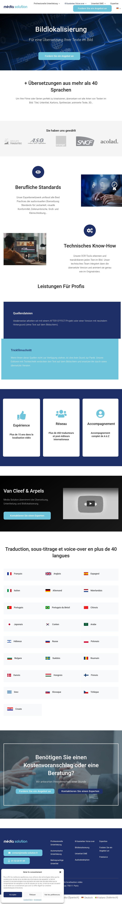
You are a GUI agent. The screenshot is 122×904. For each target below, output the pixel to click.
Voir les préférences (52, 895)
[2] (15, 840)
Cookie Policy (28, 900)
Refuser (32, 895)
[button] (60, 872)
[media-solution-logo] (15, 5)
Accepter (12, 895)
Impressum (37, 900)
